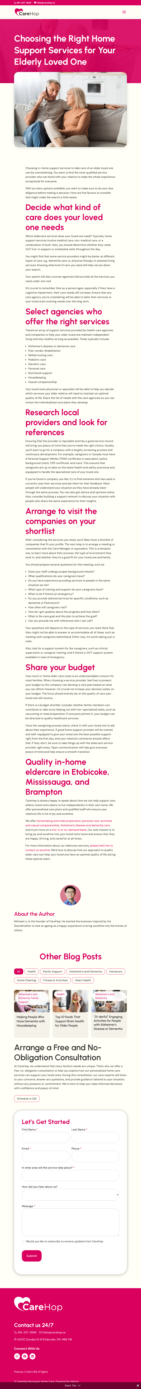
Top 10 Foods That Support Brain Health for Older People (69, 1021)
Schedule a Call (26, 1098)
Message (28, 1206)
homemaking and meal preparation (58, 821)
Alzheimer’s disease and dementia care (85, 825)
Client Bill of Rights (37, 1372)
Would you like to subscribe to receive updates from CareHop (64, 1241)
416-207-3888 (27, 1332)
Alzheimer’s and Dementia (85, 971)
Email (26, 1148)
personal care (90, 821)
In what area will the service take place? (48, 1167)
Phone (77, 1148)
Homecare (115, 971)
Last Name (79, 1129)
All (18, 971)
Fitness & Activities (55, 980)
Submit (31, 1256)
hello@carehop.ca (54, 1332)
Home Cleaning (26, 980)
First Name (30, 1129)
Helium (74, 1381)
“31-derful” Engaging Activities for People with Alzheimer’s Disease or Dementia (108, 1023)
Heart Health (83, 980)
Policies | (19, 1372)
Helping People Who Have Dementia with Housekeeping (31, 1021)
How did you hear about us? (39, 1187)
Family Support (52, 971)
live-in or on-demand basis (68, 830)
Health (32, 971)
